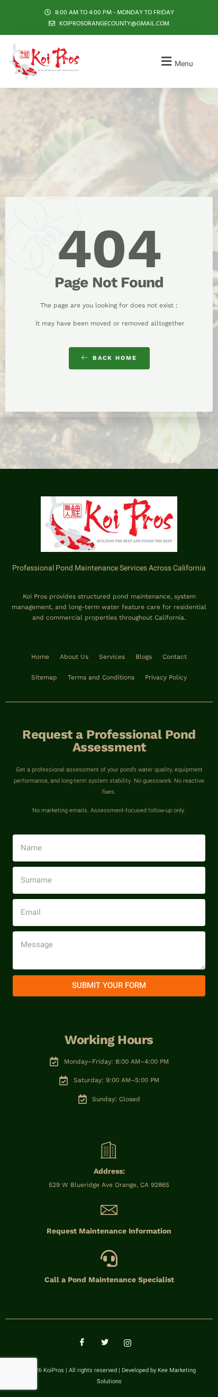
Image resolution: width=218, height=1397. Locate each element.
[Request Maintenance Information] (109, 1209)
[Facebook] (86, 1343)
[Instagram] (132, 1343)
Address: (109, 1171)
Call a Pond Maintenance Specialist (109, 1279)
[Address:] (109, 1149)
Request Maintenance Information (109, 1231)
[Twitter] (109, 1343)
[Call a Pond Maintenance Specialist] (109, 1258)
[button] (176, 61)
